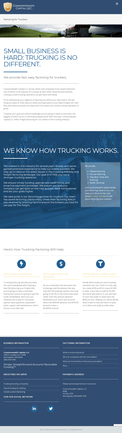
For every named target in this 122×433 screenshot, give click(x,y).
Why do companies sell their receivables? (80, 357)
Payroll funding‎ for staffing (15, 388)
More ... (66, 366)
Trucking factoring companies (16, 384)
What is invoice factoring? (73, 352)
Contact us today (98, 196)
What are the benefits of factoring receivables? (82, 361)
